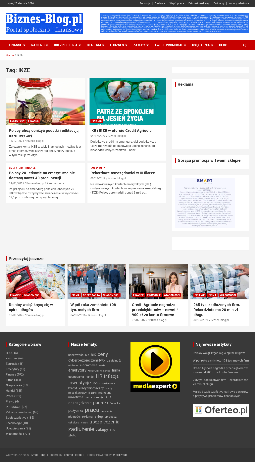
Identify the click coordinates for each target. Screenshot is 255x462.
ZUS (112, 430)
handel (90, 377)
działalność (114, 360)
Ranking (38, 45)
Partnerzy (219, 3)
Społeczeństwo (16, 417)
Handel (10, 390)
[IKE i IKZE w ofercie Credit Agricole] (126, 101)
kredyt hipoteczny (91, 388)
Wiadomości (32, 295)
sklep (98, 416)
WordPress (120, 455)
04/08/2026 (78, 315)
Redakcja (145, 3)
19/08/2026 (16, 315)
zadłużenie (81, 429)
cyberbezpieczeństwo (86, 360)
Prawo (10, 401)
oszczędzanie (79, 402)
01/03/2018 (16, 183)
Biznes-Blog (37, 455)
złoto (72, 435)
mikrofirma (75, 397)
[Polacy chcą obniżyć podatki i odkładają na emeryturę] (45, 101)
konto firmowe (107, 383)
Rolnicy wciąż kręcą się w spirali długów (31, 307)
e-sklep (102, 365)
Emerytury (17, 121)
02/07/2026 (139, 320)
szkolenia (73, 422)
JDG (95, 383)
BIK (93, 355)
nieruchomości (94, 397)
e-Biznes (12, 358)
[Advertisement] (210, 118)
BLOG (223, 45)
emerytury (77, 370)
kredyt (72, 388)
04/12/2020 (98, 135)
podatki (100, 402)
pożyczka (75, 411)
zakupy (102, 429)
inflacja (111, 376)
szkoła (84, 422)
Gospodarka (91, 295)
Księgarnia (201, 45)
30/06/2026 (201, 320)
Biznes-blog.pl (35, 140)
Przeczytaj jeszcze (26, 258)
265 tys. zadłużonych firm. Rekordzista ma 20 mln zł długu (216, 309)
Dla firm (94, 45)
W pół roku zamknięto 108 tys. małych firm (93, 307)
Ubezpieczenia (65, 45)
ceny (103, 354)
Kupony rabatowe (239, 3)
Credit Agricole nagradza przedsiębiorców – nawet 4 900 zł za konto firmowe (155, 309)
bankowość (75, 355)
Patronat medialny (198, 3)
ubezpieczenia (104, 422)
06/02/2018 (98, 178)
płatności (74, 416)
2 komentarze (55, 183)
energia (93, 370)
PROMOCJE (154, 295)
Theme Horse (73, 455)
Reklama (160, 3)
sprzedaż (111, 416)
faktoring (105, 370)
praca (92, 409)
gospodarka (76, 377)
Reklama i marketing (19, 412)
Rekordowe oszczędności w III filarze (122, 173)
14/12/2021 (16, 140)
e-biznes (117, 45)
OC (108, 397)
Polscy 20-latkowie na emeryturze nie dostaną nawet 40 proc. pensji (42, 175)
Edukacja (12, 364)
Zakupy (139, 45)
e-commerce (88, 365)
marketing (104, 392)
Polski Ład (115, 403)
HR (99, 376)
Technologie (14, 423)
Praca (10, 396)
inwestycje (79, 382)
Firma (75, 295)
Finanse (15, 45)
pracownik (106, 411)
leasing (92, 392)
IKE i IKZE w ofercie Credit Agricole (121, 130)
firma (116, 370)
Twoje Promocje (169, 45)
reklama (87, 416)
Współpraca (177, 3)
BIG (87, 355)
